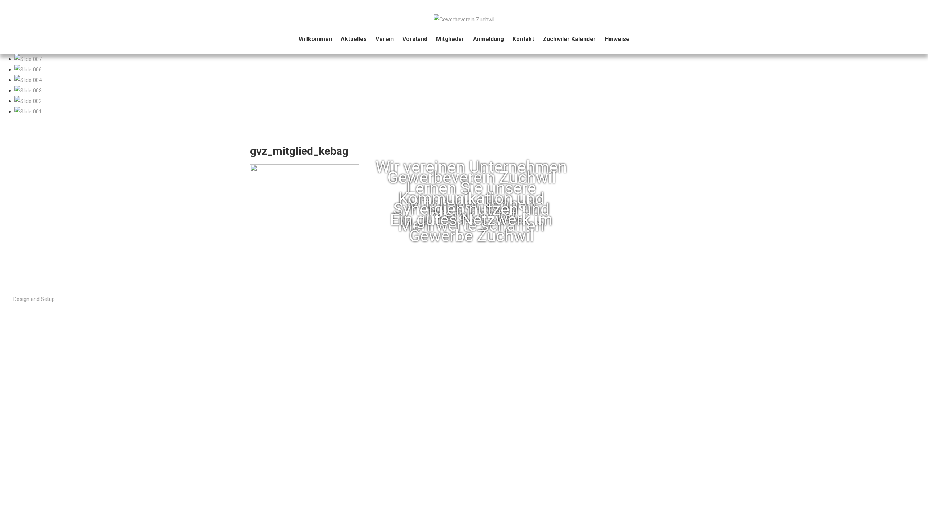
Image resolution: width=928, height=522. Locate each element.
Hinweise (617, 39)
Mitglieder (450, 39)
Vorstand (414, 39)
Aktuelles (354, 39)
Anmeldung (488, 39)
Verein (385, 39)
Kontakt (523, 39)
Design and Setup (34, 299)
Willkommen (315, 39)
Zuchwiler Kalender (569, 39)
